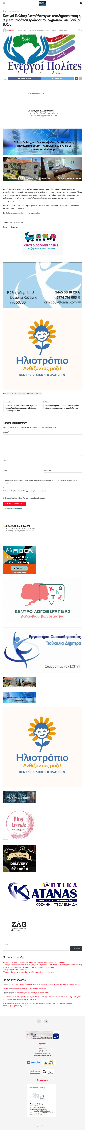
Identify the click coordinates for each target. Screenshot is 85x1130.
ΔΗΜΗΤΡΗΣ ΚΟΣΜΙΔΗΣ (16, 393)
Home (4, 11)
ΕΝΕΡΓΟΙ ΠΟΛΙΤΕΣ (34, 393)
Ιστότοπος (47, 470)
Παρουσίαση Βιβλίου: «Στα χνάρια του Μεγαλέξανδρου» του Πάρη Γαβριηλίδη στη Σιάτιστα (34, 962)
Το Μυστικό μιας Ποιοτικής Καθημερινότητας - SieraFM (22, 997)
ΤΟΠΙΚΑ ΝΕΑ (62, 30)
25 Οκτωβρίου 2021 (24, 30)
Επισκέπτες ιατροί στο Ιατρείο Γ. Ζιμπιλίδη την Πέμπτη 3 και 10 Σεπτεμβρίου (28, 967)
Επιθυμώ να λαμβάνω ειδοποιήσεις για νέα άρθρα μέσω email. (24, 498)
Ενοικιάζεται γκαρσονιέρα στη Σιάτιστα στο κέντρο (28, 989)
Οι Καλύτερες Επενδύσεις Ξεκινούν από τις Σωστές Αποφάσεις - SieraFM (27, 1003)
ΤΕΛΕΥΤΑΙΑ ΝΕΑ (51, 30)
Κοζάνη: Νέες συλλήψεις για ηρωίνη (15, 970)
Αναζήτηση (6, 945)
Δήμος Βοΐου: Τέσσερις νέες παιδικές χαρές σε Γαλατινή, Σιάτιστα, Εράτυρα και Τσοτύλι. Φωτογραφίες (44, 985)
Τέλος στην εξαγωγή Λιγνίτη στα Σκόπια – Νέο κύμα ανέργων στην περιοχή (28, 972)
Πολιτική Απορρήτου (42, 1053)
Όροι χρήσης (42, 1051)
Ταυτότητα (42, 1048)
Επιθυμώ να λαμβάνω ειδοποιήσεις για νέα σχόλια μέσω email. (24, 491)
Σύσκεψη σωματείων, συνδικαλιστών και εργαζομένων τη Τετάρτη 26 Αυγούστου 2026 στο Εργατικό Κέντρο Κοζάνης (42, 965)
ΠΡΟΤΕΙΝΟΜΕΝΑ (13, 11)
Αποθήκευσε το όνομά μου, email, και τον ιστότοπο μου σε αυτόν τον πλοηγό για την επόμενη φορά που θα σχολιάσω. (41, 481)
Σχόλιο (6, 432)
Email (5, 470)
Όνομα (6, 460)
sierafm (11, 30)
